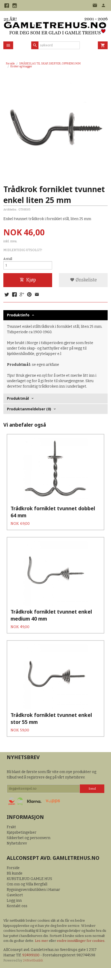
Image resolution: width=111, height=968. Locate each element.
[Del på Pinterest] (29, 295)
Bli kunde (14, 873)
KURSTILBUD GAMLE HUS (29, 879)
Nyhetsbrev (17, 843)
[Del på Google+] (22, 295)
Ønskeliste (86, 280)
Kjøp (31, 280)
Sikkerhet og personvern (28, 838)
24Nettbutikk (33, 960)
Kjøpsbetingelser (21, 832)
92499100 (30, 955)
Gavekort (15, 895)
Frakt (11, 827)
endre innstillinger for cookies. (81, 941)
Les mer (42, 941)
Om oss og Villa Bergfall (27, 884)
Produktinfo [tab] (18, 314)
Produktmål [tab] (18, 398)
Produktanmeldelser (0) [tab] (29, 408)
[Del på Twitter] (6, 295)
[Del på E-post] (37, 295)
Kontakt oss (17, 906)
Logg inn (14, 900)
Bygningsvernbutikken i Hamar (33, 889)
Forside (10, 63)
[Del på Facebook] (14, 295)
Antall (7, 259)
